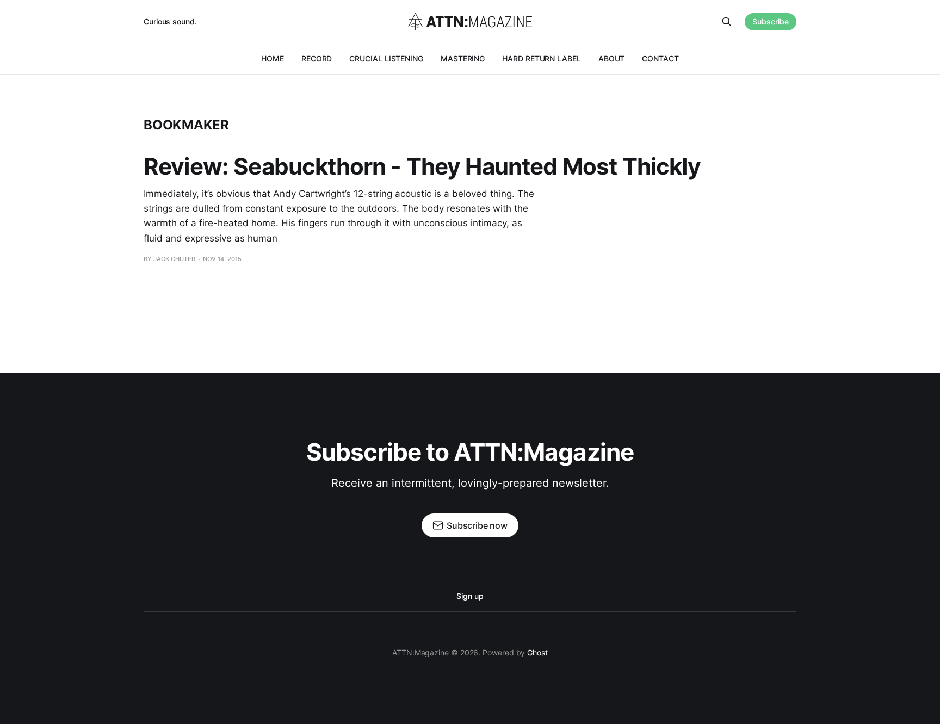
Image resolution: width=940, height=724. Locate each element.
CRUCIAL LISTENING (386, 58)
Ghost (537, 652)
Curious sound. (170, 21)
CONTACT (660, 58)
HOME (272, 58)
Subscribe (770, 21)
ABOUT (611, 58)
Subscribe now (477, 525)
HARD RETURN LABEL (541, 58)
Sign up (469, 596)
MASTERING (463, 58)
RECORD (316, 58)
